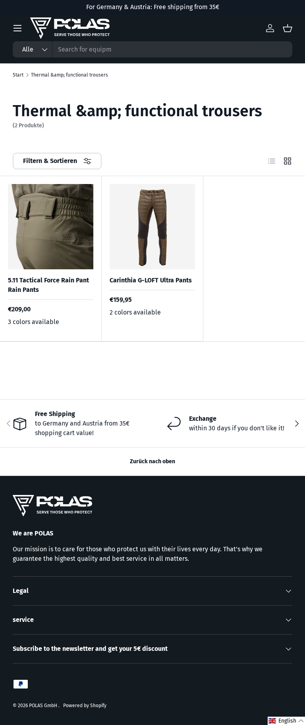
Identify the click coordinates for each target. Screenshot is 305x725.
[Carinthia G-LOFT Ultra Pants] (152, 226)
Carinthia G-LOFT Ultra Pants (151, 280)
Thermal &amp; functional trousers (69, 75)
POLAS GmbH (43, 705)
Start (18, 75)
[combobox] (152, 49)
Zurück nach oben (152, 461)
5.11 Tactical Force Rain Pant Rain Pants (48, 284)
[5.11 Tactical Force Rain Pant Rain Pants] (50, 226)
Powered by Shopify (84, 705)
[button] (286, 721)
